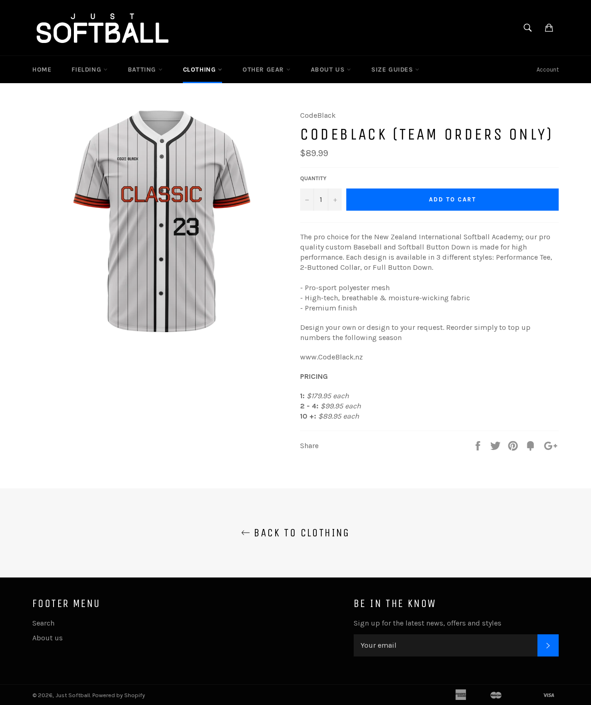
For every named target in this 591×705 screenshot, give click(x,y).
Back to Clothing (300, 532)
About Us (329, 69)
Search (43, 623)
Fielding (87, 69)
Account (548, 69)
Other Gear (264, 69)
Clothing (200, 69)
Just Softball (72, 695)
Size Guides (393, 69)
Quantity (313, 178)
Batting (143, 69)
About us (47, 637)
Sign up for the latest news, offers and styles (427, 623)
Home (41, 69)
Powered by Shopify (118, 695)
